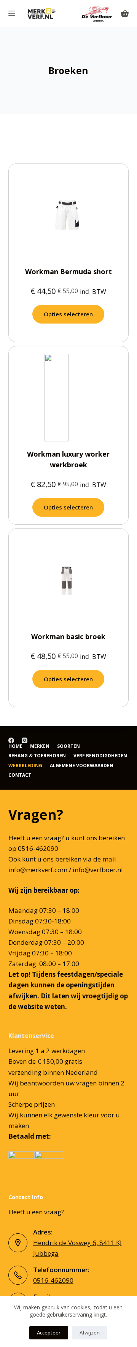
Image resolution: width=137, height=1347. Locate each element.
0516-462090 (53, 1280)
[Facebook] (11, 740)
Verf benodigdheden (100, 756)
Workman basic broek (68, 636)
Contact (19, 775)
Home (15, 746)
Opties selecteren (68, 314)
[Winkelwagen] (125, 13)
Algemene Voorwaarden (81, 766)
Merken (39, 746)
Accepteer (49, 1332)
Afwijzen (90, 1332)
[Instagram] (24, 740)
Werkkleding (25, 766)
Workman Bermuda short (68, 271)
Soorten (68, 746)
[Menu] (11, 13)
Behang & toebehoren (37, 756)
